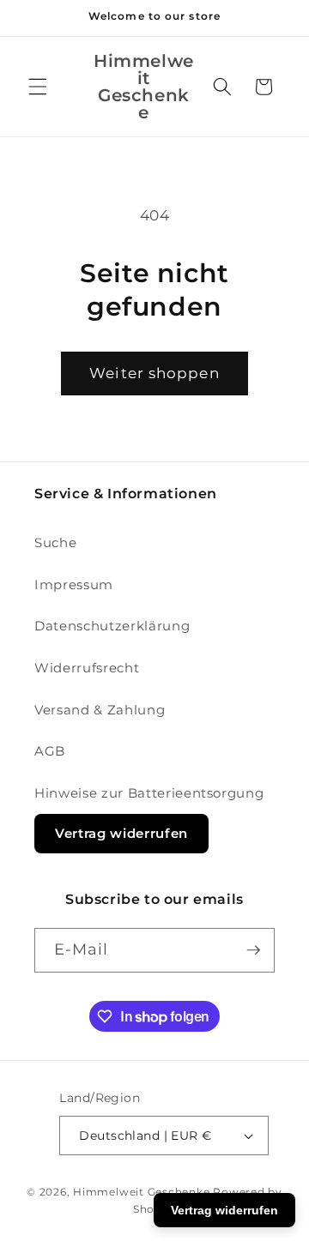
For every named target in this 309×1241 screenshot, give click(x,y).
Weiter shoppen (154, 373)
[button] (37, 86)
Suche (55, 542)
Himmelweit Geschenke (141, 1191)
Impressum (73, 584)
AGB (49, 751)
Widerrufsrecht (86, 668)
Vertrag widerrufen (121, 833)
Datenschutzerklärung (112, 625)
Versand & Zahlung (99, 710)
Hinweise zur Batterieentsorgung (149, 793)
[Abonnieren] (253, 950)
